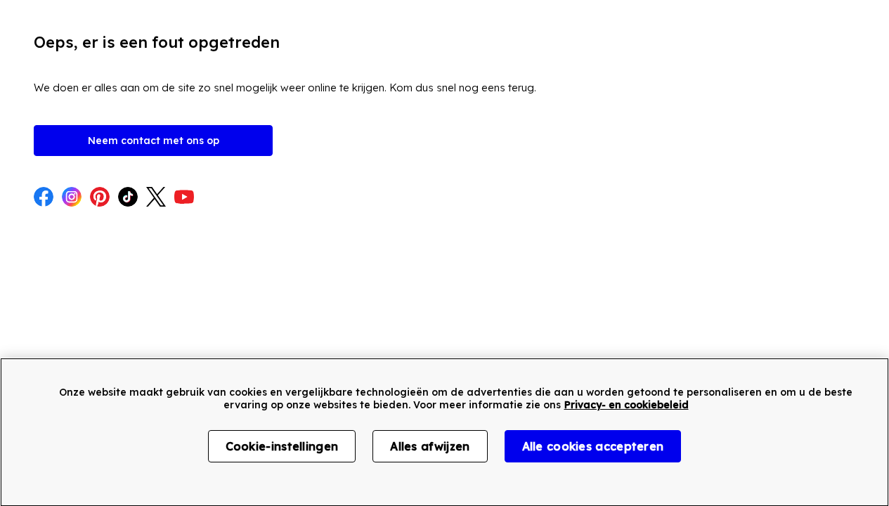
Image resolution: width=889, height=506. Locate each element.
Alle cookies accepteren (593, 446)
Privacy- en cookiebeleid (626, 404)
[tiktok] (128, 198)
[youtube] (184, 198)
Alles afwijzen (429, 446)
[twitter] (156, 198)
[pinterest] (100, 198)
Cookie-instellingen (282, 446)
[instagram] (72, 198)
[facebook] (43, 198)
